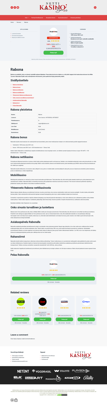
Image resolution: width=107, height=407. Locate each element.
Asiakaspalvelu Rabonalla (20, 100)
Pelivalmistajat (45, 357)
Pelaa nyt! (53, 53)
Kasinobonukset (63, 17)
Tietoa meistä (15, 359)
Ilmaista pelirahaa (75, 17)
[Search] (95, 7)
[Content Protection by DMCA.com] (61, 394)
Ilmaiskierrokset (50, 17)
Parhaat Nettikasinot (37, 17)
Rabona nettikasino (18, 90)
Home (12, 22)
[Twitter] (15, 7)
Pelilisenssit (44, 359)
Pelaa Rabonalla (17, 105)
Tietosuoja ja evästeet (17, 355)
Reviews (19, 22)
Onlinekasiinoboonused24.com (20, 361)
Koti (26, 17)
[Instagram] (18, 7)
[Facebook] (12, 7)
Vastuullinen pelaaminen (18, 357)
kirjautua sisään (21, 338)
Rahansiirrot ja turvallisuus (48, 355)
